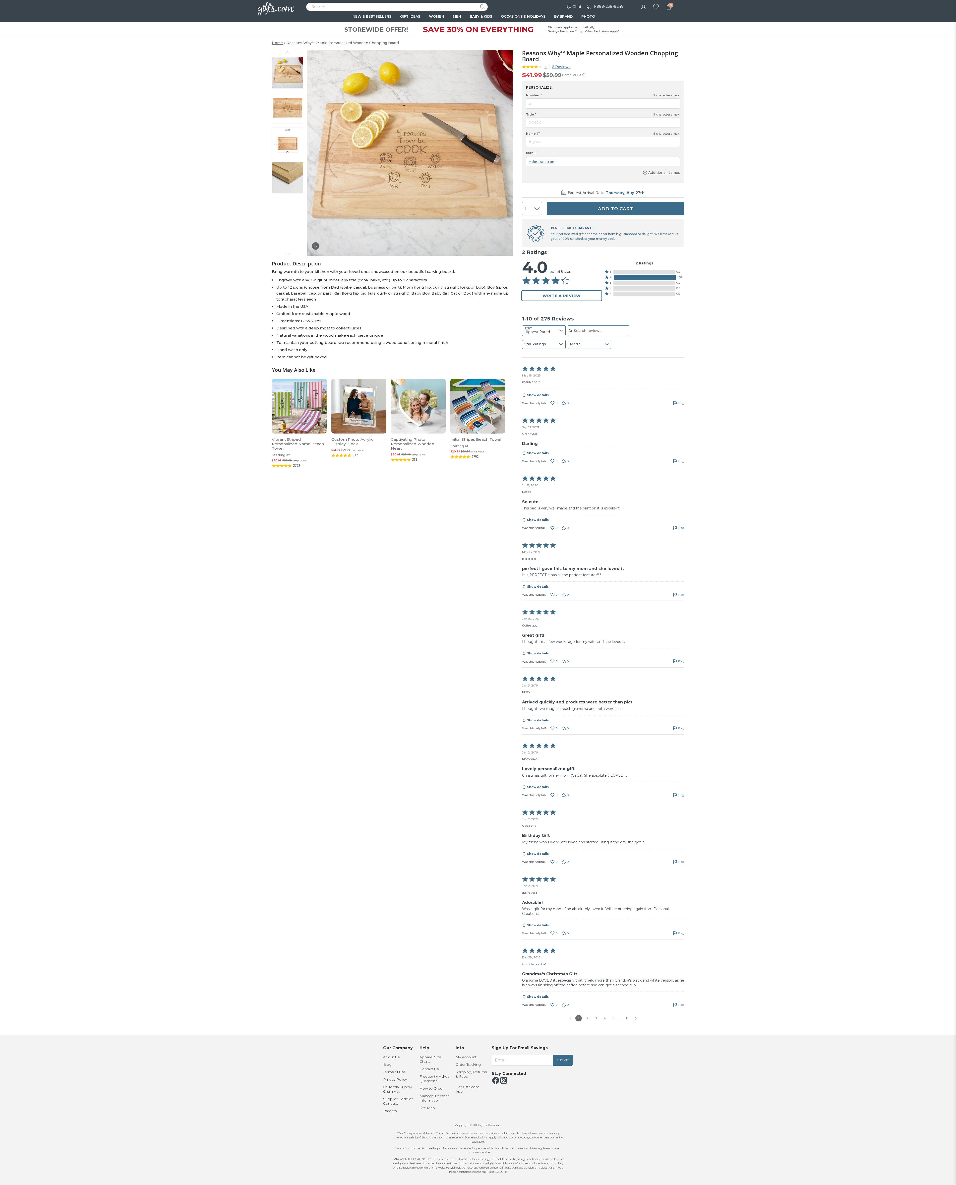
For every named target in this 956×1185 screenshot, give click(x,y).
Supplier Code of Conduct (398, 1101)
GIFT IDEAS (410, 16)
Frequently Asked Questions (434, 1078)
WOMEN (436, 16)
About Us (391, 1057)
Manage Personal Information (434, 1098)
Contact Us (429, 1069)
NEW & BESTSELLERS (372, 16)
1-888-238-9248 (609, 6)
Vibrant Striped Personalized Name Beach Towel (298, 444)
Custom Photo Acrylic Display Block (352, 441)
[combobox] (544, 330)
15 (627, 1018)
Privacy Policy (395, 1079)
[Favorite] (656, 6)
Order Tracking (468, 1064)
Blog (387, 1064)
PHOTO (588, 16)
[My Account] (643, 6)
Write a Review (561, 295)
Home (277, 43)
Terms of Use (394, 1072)
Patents (390, 1111)
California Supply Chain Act (397, 1089)
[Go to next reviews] (636, 1018)
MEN (457, 16)
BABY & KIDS (481, 16)
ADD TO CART (615, 208)
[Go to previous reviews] (570, 1018)
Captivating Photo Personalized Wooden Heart (412, 444)
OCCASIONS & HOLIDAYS (523, 16)
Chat (576, 6)
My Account (466, 1057)
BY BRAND (563, 16)
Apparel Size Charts (430, 1059)
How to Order (431, 1088)
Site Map (427, 1108)
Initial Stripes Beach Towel (475, 439)
